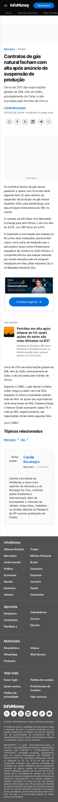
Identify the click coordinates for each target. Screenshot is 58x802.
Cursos (34, 618)
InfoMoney (12, 542)
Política (8, 568)
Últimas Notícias (28, 13)
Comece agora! (26, 302)
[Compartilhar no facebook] (17, 122)
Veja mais (11, 673)
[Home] (19, 5)
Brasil (33, 562)
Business (9, 588)
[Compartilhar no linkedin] (33, 122)
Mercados (9, 49)
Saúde (34, 588)
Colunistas (37, 594)
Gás (23, 439)
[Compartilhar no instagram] (7, 714)
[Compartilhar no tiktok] (42, 714)
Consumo (36, 568)
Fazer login (11, 679)
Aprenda (10, 607)
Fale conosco (38, 696)
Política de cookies (42, 679)
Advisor (9, 594)
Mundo (8, 581)
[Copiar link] (49, 122)
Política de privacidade (11, 694)
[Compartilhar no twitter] (25, 122)
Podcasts (9, 661)
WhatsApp (10, 654)
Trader (34, 549)
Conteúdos (11, 620)
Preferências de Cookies (40, 688)
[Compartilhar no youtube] (49, 714)
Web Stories (38, 654)
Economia (10, 575)
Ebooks (35, 625)
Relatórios (10, 613)
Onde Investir (12, 562)
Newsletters (43, 5)
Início (8, 13)
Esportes (36, 575)
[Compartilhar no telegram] (41, 122)
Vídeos (34, 648)
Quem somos (12, 686)
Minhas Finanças (40, 555)
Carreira (35, 581)
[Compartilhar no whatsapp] (9, 122)
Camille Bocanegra (15, 107)
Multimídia (12, 641)
